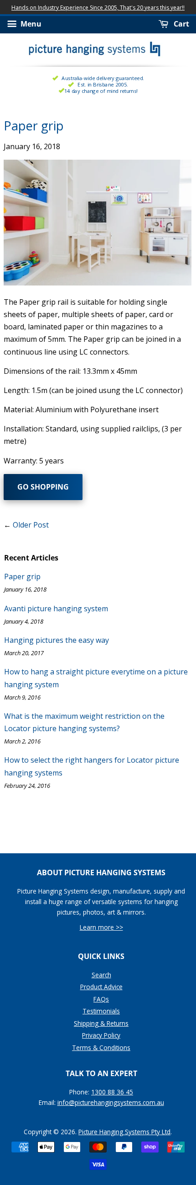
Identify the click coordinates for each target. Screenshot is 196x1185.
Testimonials (101, 1011)
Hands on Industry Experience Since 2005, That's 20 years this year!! (98, 7)
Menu (30, 24)
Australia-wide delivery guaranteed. (103, 78)
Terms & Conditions (101, 1047)
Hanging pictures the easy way (56, 640)
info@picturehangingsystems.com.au (110, 1102)
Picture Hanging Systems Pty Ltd (124, 1131)
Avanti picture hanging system (56, 608)
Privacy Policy (101, 1035)
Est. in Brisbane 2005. (102, 84)
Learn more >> (101, 927)
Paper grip (22, 576)
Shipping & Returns (101, 1023)
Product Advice (101, 986)
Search (101, 974)
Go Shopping (43, 487)
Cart (180, 24)
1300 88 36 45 (112, 1092)
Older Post (31, 525)
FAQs (101, 999)
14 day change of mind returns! (101, 90)
